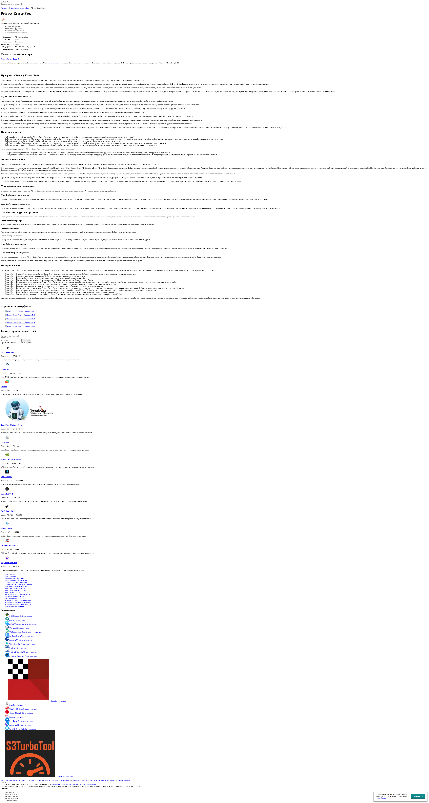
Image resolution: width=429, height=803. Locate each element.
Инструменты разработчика (16, 586)
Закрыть (418, 796)
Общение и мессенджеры (15, 588)
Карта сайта (91, 784)
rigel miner (55, 780)
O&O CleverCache (8, 511)
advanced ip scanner (20, 780)
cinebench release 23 (92, 780)
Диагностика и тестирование (16, 582)
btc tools (31, 780)
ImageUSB (5, 369)
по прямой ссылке (53, 63)
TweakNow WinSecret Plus (11, 425)
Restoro (4, 387)
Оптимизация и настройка (19, 8)
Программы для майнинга (15, 606)
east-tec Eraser (6, 528)
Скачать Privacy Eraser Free (11, 59)
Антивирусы (10, 574)
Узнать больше (381, 798)
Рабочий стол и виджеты (14, 598)
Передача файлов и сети (14, 596)
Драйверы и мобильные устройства (19, 584)
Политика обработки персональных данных (69, 784)
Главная (4, 8)
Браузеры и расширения (14, 578)
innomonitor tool (78, 780)
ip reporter (39, 780)
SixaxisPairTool (7, 494)
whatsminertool (6, 780)
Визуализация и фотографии (16, 580)
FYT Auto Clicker (8, 352)
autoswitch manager (124, 780)
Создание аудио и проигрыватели (18, 602)
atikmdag (47, 780)
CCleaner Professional (9, 545)
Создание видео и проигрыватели (18, 604)
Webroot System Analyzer (11, 459)
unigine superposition (108, 780)
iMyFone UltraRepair (9, 563)
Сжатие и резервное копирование (18, 600)
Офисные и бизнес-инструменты (17, 594)
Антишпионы (10, 576)
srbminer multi (66, 780)
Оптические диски (12, 592)
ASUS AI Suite (6, 477)
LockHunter (5, 442)
